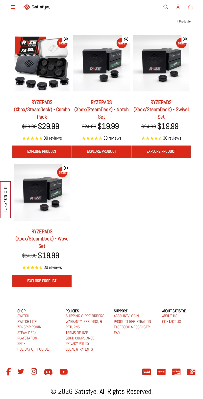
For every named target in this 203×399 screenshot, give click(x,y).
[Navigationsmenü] (13, 7)
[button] (5, 199)
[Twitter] (21, 372)
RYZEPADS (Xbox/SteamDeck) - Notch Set (101, 109)
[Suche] (166, 7)
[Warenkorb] (190, 7)
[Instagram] (35, 372)
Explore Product (41, 151)
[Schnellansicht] (66, 39)
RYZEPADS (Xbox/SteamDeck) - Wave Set (42, 238)
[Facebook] (9, 372)
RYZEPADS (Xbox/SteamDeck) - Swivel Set (161, 109)
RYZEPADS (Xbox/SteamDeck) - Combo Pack (42, 109)
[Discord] (49, 372)
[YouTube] (64, 372)
